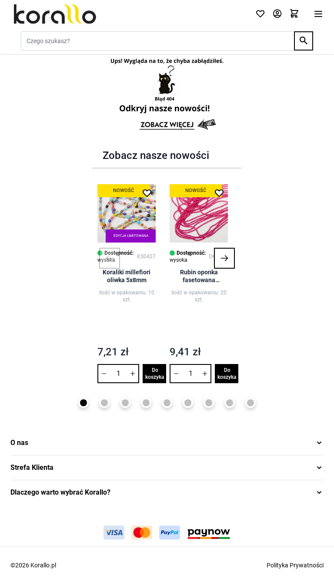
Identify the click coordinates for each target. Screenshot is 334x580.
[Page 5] (167, 402)
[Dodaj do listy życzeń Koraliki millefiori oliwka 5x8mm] (147, 193)
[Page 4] (146, 402)
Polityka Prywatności (295, 565)
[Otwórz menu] (318, 14)
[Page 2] (104, 402)
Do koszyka (154, 373)
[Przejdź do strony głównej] (127, 13)
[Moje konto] (277, 14)
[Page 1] (83, 402)
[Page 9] (250, 402)
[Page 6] (187, 402)
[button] (109, 258)
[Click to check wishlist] (260, 14)
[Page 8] (229, 402)
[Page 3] (125, 402)
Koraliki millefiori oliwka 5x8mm (126, 276)
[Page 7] (208, 402)
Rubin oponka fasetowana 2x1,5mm (199, 276)
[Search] (303, 41)
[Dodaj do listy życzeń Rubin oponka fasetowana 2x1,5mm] (219, 193)
